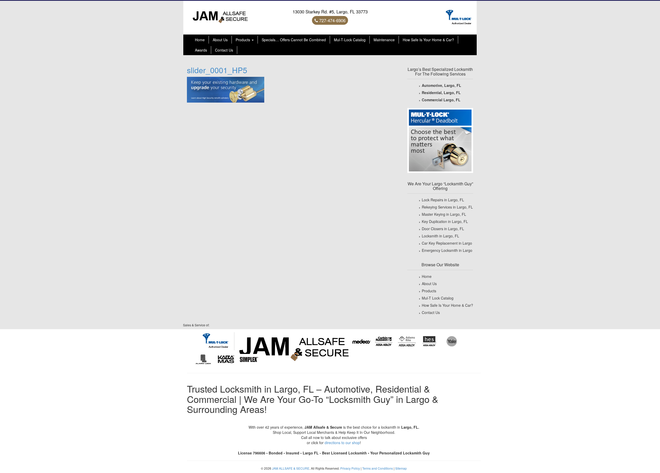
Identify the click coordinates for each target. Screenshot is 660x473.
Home (200, 39)
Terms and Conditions (377, 468)
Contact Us (224, 50)
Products (243, 39)
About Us (220, 39)
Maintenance (384, 39)
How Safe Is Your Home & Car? (428, 39)
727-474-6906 (331, 20)
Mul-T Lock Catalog (437, 298)
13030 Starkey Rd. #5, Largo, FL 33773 (330, 12)
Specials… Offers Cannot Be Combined (294, 39)
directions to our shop (342, 442)
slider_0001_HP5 (217, 70)
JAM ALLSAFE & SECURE (290, 468)
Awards (201, 50)
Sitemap (401, 468)
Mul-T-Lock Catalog (350, 39)
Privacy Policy (350, 468)
